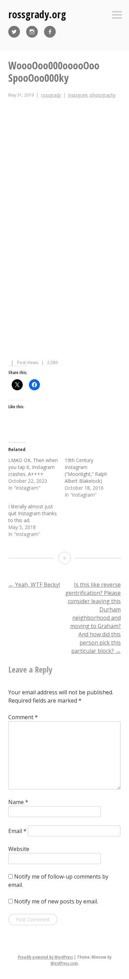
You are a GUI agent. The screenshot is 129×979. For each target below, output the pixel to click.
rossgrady (51, 95)
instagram (78, 95)
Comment (23, 717)
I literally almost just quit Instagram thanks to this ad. (32, 513)
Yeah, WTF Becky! (34, 584)
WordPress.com (64, 963)
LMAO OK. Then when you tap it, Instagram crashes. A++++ (33, 467)
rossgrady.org (37, 14)
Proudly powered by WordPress (45, 957)
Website (18, 849)
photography (103, 95)
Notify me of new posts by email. (56, 901)
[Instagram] (32, 32)
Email (17, 831)
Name (18, 802)
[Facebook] (50, 32)
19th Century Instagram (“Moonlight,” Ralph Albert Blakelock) (86, 470)
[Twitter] (14, 32)
